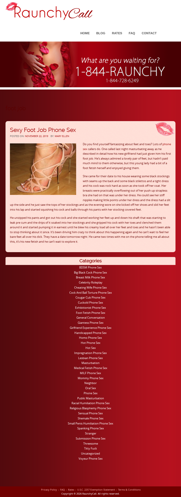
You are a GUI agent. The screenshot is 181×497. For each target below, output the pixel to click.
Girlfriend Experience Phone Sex (90, 328)
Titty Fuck (90, 448)
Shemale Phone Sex (91, 418)
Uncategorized (90, 453)
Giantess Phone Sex (91, 323)
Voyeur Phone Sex (91, 459)
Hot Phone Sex (90, 343)
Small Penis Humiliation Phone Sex (90, 423)
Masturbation (90, 363)
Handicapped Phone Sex (90, 333)
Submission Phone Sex (91, 438)
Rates (117, 33)
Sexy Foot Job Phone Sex (43, 130)
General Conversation (90, 318)
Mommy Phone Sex (91, 378)
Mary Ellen (62, 136)
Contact (149, 33)
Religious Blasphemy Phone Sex (90, 408)
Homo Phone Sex (90, 338)
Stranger (90, 433)
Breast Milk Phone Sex (90, 277)
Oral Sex (90, 388)
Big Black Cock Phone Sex (90, 272)
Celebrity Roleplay (90, 282)
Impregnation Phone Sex (90, 353)
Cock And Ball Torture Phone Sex (90, 293)
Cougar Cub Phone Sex (90, 297)
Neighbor (90, 383)
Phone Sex (91, 393)
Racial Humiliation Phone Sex (91, 403)
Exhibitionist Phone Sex (90, 308)
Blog (100, 33)
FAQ (132, 33)
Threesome (90, 444)
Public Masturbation (90, 398)
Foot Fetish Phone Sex (90, 313)
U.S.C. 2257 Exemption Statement (96, 489)
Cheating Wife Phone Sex (90, 287)
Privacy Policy (49, 489)
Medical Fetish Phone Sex (90, 368)
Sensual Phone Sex (90, 413)
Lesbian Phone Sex (90, 358)
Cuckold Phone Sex (90, 303)
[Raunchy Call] (49, 11)
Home (85, 33)
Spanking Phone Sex (90, 428)
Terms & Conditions (129, 489)
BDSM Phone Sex (90, 267)
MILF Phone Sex (90, 373)
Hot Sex (90, 348)
